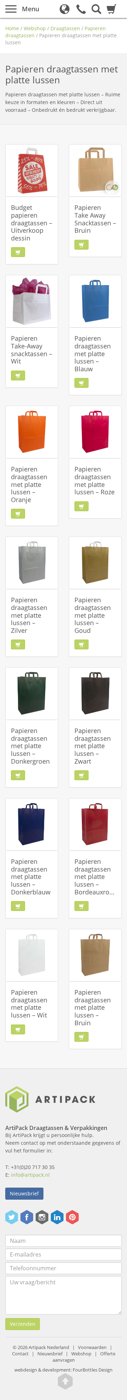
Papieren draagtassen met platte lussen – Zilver (29, 615)
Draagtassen (65, 28)
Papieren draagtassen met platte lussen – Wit (29, 1003)
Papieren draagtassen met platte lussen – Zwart (92, 745)
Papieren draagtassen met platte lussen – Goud (92, 615)
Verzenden (22, 1324)
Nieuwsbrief (24, 1193)
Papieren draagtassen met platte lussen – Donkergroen (30, 745)
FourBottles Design (63, 1370)
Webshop (35, 28)
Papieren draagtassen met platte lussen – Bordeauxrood (95, 876)
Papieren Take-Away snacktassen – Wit (31, 349)
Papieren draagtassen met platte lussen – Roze (94, 480)
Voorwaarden (92, 1347)
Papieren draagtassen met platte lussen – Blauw (92, 353)
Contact (20, 1354)
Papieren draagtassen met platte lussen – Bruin (92, 1007)
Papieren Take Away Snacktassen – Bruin (95, 219)
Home (12, 28)
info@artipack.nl (30, 1174)
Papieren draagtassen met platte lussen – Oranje (29, 484)
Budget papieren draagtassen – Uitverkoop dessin (31, 222)
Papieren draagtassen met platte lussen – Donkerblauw (30, 876)
